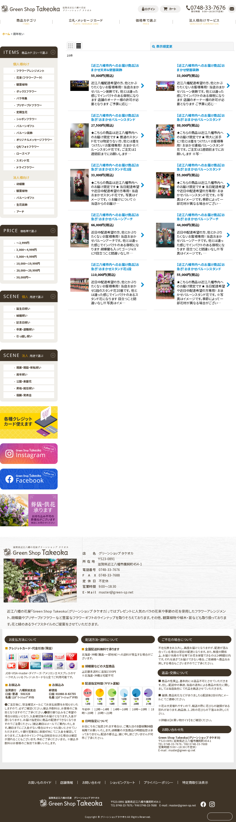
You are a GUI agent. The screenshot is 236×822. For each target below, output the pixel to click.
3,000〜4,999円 (26, 250)
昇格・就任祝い (25, 388)
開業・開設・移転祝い (28, 367)
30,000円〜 (23, 277)
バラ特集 (21, 98)
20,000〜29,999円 (28, 270)
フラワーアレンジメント (30, 70)
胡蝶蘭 (20, 184)
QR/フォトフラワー (27, 146)
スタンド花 (22, 160)
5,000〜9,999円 (26, 256)
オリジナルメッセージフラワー (34, 140)
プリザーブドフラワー (29, 105)
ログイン (150, 9)
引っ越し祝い (24, 336)
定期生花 (21, 112)
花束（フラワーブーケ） (29, 77)
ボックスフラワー (26, 91)
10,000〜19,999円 (28, 263)
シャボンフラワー (26, 119)
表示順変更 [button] (164, 46)
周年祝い (21, 374)
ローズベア (23, 153)
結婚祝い (21, 315)
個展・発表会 (24, 395)
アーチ (20, 211)
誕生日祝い (23, 308)
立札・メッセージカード (86, 21)
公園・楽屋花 (24, 381)
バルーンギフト (25, 126)
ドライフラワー (25, 167)
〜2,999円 (22, 243)
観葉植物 (21, 84)
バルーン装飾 (24, 133)
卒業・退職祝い (25, 329)
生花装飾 (21, 204)
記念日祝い (23, 322)
